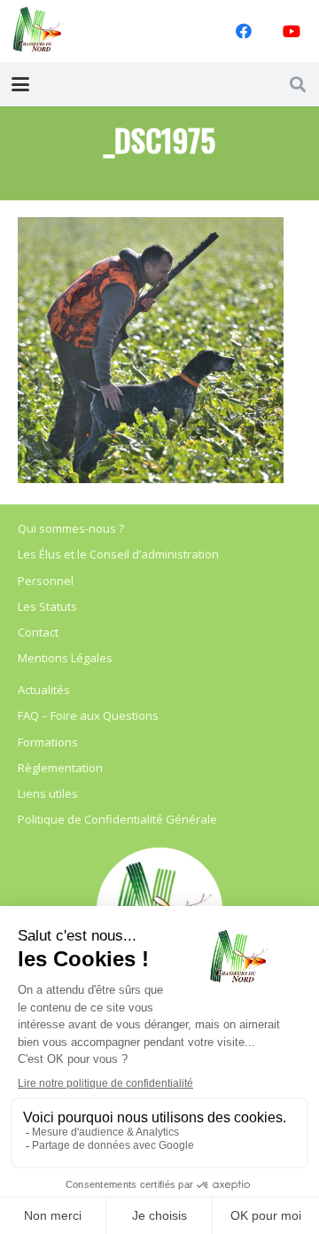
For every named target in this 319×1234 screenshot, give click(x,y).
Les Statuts (47, 606)
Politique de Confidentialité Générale (117, 819)
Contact (38, 632)
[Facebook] (244, 31)
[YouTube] (291, 31)
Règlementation (60, 768)
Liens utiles (48, 793)
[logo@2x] (38, 31)
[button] (21, 84)
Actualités (44, 690)
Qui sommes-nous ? (71, 528)
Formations (48, 742)
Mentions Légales (65, 658)
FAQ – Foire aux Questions (88, 715)
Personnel (46, 581)
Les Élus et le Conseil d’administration (118, 554)
